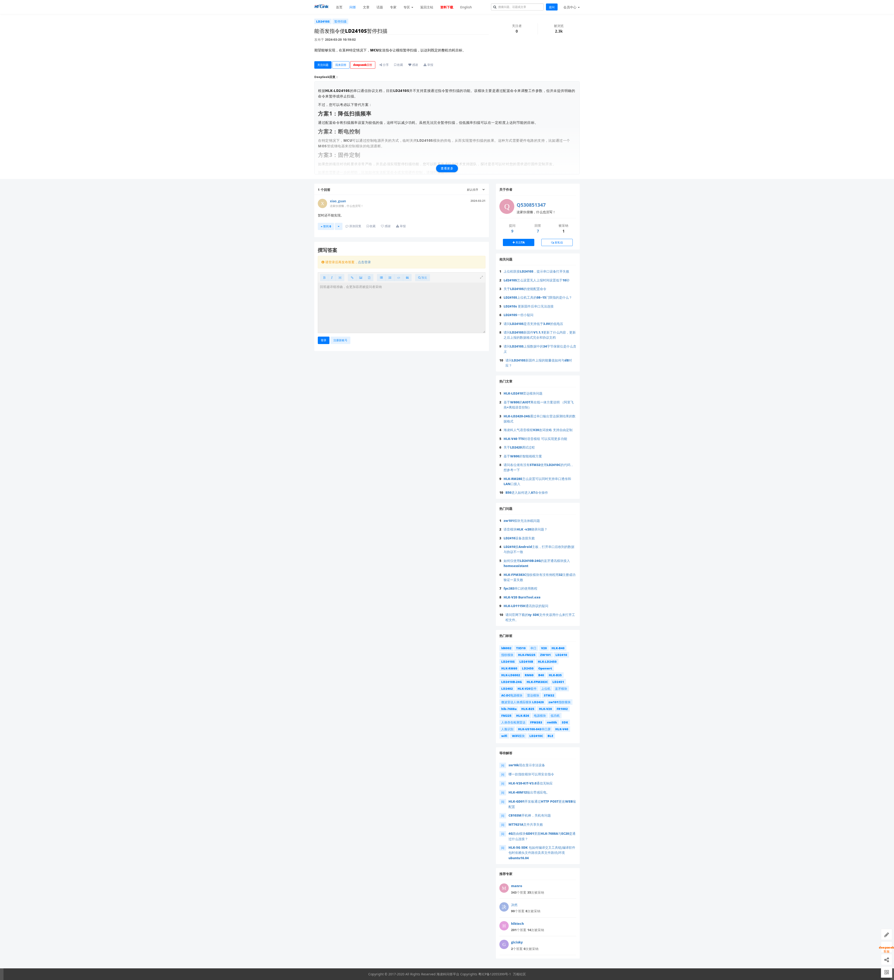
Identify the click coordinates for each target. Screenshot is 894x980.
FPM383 (536, 722)
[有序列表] (390, 277)
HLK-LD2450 (547, 661)
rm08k (552, 722)
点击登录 (364, 262)
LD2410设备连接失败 (519, 538)
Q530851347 (531, 205)
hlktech (517, 923)
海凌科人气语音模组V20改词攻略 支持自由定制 (538, 430)
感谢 (414, 65)
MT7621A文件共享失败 (525, 824)
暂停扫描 (340, 21)
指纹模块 (507, 655)
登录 (323, 340)
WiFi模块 (518, 736)
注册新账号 (340, 340)
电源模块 (540, 715)
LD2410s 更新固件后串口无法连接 (529, 306)
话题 (379, 7)
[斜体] (332, 277)
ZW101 (545, 655)
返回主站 (426, 7)
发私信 (558, 242)
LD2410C (536, 736)
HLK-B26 (522, 715)
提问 (552, 7)
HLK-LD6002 (510, 675)
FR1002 (562, 709)
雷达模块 (533, 695)
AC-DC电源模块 (511, 695)
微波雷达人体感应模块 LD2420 (522, 702)
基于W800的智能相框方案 (523, 456)
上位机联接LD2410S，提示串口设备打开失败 (536, 271)
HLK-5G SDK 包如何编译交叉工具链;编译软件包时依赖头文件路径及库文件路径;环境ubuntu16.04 (541, 852)
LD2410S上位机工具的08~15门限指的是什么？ (538, 297)
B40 (541, 675)
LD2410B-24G (511, 682)
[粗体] (324, 277)
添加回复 (355, 226)
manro (516, 886)
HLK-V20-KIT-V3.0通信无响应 (530, 783)
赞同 (326, 226)
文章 (366, 7)
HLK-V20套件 (527, 688)
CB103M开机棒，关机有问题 (529, 815)
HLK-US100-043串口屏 (534, 729)
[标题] (339, 277)
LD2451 (558, 682)
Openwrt (545, 668)
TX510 (521, 648)
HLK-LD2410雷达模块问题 (523, 393)
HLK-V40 (561, 729)
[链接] (352, 277)
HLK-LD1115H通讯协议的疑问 (526, 606)
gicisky (517, 942)
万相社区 (519, 974)
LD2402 (507, 688)
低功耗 (555, 715)
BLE (550, 736)
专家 (393, 7)
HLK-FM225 (526, 655)
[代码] (398, 277)
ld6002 (506, 648)
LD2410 (561, 655)
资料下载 (446, 7)
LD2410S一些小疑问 (518, 315)
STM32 (549, 695)
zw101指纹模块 (560, 702)
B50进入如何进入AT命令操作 (526, 492)
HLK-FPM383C (537, 682)
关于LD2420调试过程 (519, 447)
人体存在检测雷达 (513, 722)
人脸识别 (507, 729)
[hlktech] (504, 925)
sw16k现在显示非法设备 (526, 765)
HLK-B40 (558, 648)
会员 (569, 7)
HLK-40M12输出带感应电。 (529, 792)
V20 (544, 648)
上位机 (545, 688)
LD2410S (323, 21)
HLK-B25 (527, 709)
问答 (352, 7)
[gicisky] (504, 944)
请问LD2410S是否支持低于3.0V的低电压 (533, 323)
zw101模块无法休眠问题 (522, 520)
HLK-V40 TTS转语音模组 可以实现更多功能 (535, 438)
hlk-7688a (509, 709)
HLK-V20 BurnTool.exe (522, 597)
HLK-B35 (555, 675)
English (466, 7)
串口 (533, 648)
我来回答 (340, 65)
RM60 (529, 675)
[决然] (504, 907)
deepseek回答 (362, 65)
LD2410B (526, 661)
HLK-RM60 (509, 668)
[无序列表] (381, 277)
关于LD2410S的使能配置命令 (525, 289)
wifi (504, 736)
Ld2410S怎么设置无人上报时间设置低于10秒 (536, 280)
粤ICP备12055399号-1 (494, 974)
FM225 (506, 715)
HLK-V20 (545, 709)
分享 (385, 65)
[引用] (407, 277)
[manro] (504, 888)
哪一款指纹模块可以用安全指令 (531, 774)
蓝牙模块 (561, 688)
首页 (339, 7)
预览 (424, 278)
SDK (565, 722)
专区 (407, 7)
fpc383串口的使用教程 (520, 588)
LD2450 (528, 668)
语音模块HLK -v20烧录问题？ (525, 529)
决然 (514, 904)
